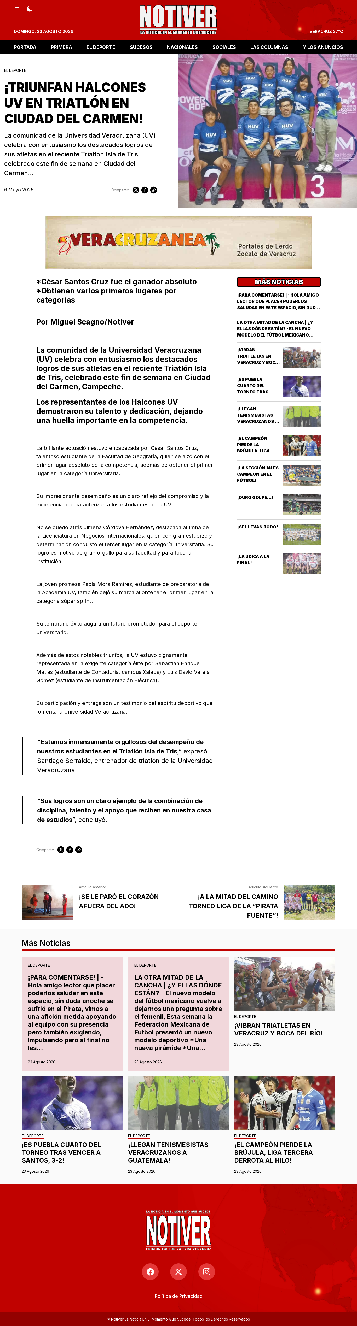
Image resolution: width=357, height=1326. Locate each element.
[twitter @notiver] (178, 1271)
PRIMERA (61, 47)
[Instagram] (206, 1271)
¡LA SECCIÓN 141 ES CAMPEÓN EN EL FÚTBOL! (258, 474)
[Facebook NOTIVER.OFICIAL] (150, 1271)
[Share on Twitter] (136, 190)
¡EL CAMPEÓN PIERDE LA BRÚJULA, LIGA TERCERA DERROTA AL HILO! (258, 451)
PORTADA (25, 47)
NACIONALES (182, 47)
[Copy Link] (154, 190)
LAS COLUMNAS (269, 47)
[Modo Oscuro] (29, 8)
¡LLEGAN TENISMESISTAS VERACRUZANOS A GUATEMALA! (168, 1152)
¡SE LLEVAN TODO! (257, 526)
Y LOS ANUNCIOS (323, 47)
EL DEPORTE (101, 47)
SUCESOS (141, 47)
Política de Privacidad (179, 1296)
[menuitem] (179, 1296)
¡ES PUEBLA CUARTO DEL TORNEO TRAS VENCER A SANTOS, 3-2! (258, 392)
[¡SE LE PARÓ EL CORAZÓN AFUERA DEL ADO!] (47, 902)
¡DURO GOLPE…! (255, 497)
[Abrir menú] (17, 8)
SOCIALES (224, 47)
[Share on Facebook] (145, 190)
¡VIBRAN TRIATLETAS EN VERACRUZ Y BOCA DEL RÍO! (278, 1029)
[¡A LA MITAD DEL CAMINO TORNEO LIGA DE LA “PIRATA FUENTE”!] (309, 902)
